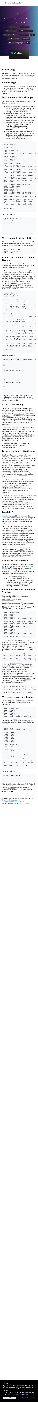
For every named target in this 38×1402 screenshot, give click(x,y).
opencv (26, 39)
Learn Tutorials (12, 3)
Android (25, 27)
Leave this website (28, 1398)
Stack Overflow (24, 803)
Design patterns (10, 35)
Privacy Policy (29, 1394)
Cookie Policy (16, 1394)
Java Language (27, 35)
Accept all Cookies (9, 1398)
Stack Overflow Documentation (18, 799)
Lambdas (5, 516)
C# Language (26, 31)
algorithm (14, 27)
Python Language (16, 43)
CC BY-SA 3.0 (18, 802)
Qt (28, 43)
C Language (11, 31)
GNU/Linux (14, 39)
